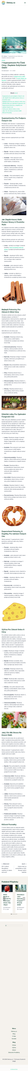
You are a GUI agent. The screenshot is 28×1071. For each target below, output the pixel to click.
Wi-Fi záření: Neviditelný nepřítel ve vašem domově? (7, 868)
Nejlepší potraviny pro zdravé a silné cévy (13, 101)
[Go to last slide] (4, 899)
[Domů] (2, 56)
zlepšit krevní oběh (19, 76)
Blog (14, 1034)
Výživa (14, 1047)
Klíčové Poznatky (7, 112)
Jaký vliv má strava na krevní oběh (12, 111)
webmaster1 (6, 70)
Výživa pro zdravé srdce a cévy (11, 109)
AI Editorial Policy (14, 1069)
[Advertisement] (14, 20)
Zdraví (14, 1050)
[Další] (24, 899)
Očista (3, 60)
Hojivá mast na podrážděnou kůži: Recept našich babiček (20, 868)
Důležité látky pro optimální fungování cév (13, 103)
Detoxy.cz (14, 1031)
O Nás (14, 1036)
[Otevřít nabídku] (25, 2)
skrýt (16, 93)
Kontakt (14, 1038)
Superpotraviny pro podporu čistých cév (13, 96)
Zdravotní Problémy (14, 1052)
